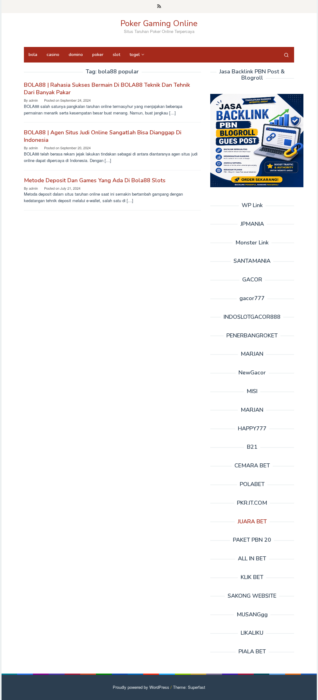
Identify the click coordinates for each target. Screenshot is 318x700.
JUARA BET (252, 521)
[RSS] (159, 6)
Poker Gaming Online (159, 23)
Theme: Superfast (189, 687)
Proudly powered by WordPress (141, 687)
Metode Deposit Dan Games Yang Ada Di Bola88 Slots (95, 180)
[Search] (286, 55)
